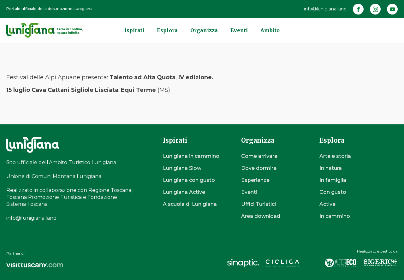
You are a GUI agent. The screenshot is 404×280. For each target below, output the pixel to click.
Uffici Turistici (258, 204)
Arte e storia (335, 156)
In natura (330, 168)
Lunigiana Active (184, 192)
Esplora (167, 30)
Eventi (239, 30)
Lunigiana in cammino (191, 156)
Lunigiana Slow (182, 168)
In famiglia (332, 180)
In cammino (334, 216)
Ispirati (134, 30)
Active (327, 204)
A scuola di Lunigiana (190, 204)
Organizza (204, 30)
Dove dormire (258, 168)
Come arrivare (259, 156)
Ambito (270, 30)
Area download (260, 216)
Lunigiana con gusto (189, 180)
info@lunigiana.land (325, 9)
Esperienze (255, 180)
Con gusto (332, 192)
